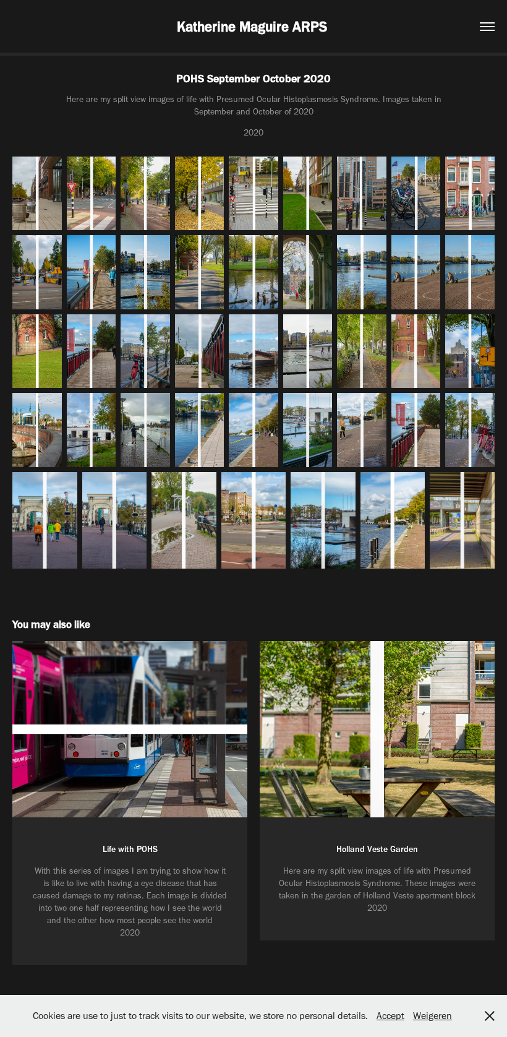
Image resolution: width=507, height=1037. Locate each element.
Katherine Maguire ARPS (254, 26)
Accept (390, 1016)
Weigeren (432, 1016)
